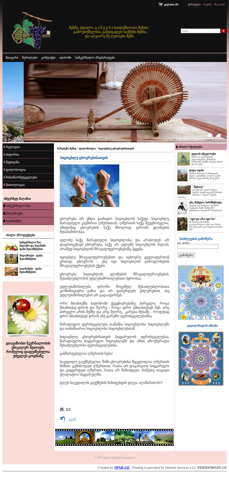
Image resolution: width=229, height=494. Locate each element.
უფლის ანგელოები (203, 153)
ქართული (194, 4)
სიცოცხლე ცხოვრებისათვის (116, 148)
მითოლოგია (15, 185)
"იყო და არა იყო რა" (202, 218)
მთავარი (12, 57)
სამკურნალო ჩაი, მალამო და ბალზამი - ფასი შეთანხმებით (33, 246)
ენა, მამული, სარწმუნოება (205, 202)
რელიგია (13, 147)
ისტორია (12, 154)
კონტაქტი (48, 57)
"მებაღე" (198, 186)
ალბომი (65, 57)
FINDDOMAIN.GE (212, 467)
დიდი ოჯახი (196, 170)
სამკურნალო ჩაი (18, 206)
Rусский (219, 4)
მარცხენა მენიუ (66, 148)
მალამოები (14, 213)
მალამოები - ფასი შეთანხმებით (31, 257)
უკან (72, 419)
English (207, 4)
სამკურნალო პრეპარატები (95, 57)
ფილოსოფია (16, 169)
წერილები (29, 57)
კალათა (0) (171, 4)
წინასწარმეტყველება (21, 177)
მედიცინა (12, 162)
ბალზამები (14, 221)
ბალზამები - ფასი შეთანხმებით (30, 270)
